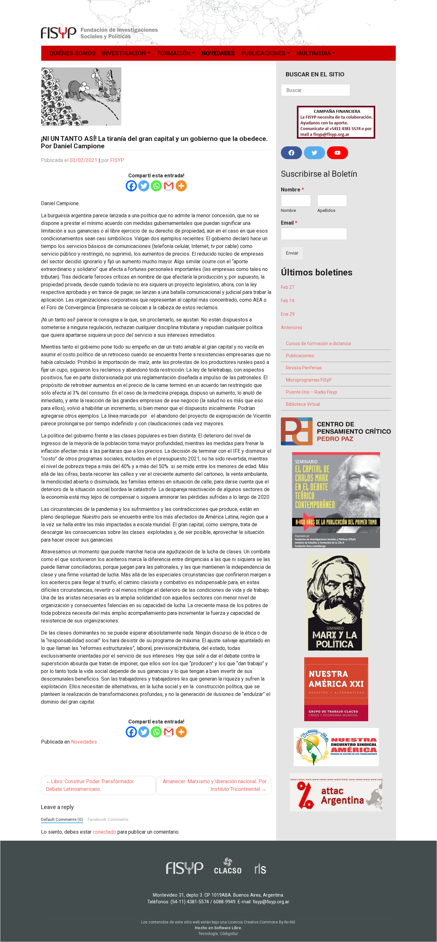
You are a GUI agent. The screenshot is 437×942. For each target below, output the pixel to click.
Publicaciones (263, 53)
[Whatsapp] (156, 185)
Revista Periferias (304, 367)
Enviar (292, 253)
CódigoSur (229, 933)
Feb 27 (287, 287)
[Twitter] (143, 185)
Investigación (124, 53)
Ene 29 (288, 314)
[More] (181, 185)
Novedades (218, 53)
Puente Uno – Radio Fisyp (311, 392)
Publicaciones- (300, 355)
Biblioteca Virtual (303, 404)
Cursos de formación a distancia (318, 343)
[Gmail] (168, 185)
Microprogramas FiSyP (309, 379)
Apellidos (326, 210)
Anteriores (291, 327)
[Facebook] (131, 185)
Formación (174, 53)
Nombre (292, 190)
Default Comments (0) (62, 819)
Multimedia (314, 53)
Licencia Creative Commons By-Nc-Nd (261, 922)
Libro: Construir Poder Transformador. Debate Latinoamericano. (90, 785)
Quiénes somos (72, 53)
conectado (104, 832)
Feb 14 (287, 300)
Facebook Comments (108, 819)
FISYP (117, 160)
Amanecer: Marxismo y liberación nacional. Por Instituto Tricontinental (214, 785)
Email (289, 223)
